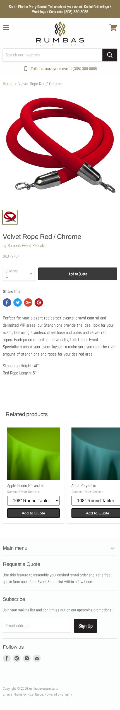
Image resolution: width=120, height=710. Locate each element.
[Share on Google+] (28, 302)
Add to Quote (78, 273)
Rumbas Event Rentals (26, 245)
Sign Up (85, 625)
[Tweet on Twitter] (17, 302)
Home (7, 83)
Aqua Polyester (83, 485)
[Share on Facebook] (7, 302)
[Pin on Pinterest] (39, 302)
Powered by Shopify (58, 694)
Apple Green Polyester (25, 485)
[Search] (109, 55)
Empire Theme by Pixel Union (23, 694)
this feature (18, 575)
